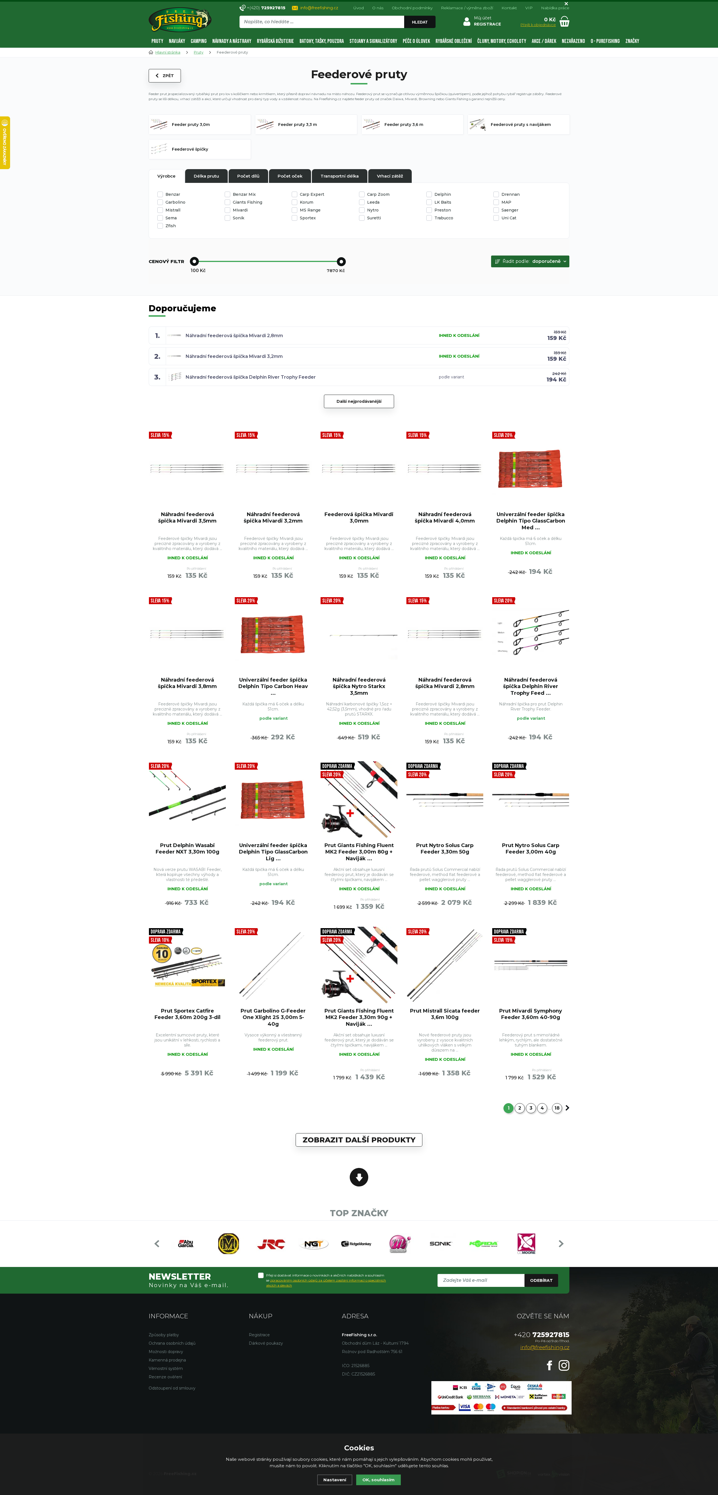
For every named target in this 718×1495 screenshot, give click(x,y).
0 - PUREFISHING (605, 41)
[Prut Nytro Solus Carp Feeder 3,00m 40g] (530, 800)
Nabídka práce (555, 7)
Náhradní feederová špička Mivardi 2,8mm (234, 335)
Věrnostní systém (166, 1368)
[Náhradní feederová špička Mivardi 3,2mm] (273, 469)
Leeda (373, 202)
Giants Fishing (247, 202)
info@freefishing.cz (319, 7)
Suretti (374, 217)
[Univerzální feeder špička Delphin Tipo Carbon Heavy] (273, 634)
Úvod (358, 7)
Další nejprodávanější (359, 401)
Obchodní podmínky (412, 7)
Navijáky (177, 41)
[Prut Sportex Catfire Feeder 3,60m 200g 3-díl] (187, 965)
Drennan (510, 194)
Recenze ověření (165, 1376)
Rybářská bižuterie (275, 41)
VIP (529, 7)
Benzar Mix (244, 194)
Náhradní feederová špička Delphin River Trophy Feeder (251, 377)
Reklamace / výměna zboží (467, 7)
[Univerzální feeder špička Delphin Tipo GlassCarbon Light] (273, 800)
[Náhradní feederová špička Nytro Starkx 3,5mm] (359, 634)
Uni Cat (508, 217)
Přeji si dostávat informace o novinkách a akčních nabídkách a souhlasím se (326, 1280)
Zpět (168, 75)
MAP (506, 202)
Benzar (172, 194)
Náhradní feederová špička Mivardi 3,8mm (187, 683)
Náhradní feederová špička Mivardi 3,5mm (187, 517)
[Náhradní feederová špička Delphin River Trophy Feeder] (530, 634)
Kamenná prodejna (167, 1360)
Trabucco (443, 217)
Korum (306, 202)
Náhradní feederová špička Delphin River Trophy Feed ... (530, 686)
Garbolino (175, 202)
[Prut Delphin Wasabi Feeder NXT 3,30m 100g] (187, 800)
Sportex (308, 217)
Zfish (170, 225)
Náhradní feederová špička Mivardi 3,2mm (234, 356)
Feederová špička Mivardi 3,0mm (359, 517)
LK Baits (442, 202)
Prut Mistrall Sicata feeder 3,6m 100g (445, 1014)
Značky (632, 41)
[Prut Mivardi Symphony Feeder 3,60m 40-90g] (530, 965)
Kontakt (509, 7)
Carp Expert (312, 194)
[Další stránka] (567, 1108)
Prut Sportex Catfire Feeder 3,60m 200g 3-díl (187, 1014)
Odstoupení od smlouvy (172, 1388)
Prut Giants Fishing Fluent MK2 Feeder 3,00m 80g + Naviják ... (359, 852)
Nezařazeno (573, 41)
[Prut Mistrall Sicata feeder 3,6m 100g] (445, 965)
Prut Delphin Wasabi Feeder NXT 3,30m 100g (187, 848)
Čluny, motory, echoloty (501, 41)
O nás (377, 7)
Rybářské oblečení (454, 41)
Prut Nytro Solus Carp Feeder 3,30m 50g (444, 848)
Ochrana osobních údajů (172, 1343)
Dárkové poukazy (266, 1343)
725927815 (541, 1335)
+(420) (266, 7)
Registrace (259, 1334)
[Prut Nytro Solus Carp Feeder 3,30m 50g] (445, 800)
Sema (171, 217)
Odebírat (541, 1280)
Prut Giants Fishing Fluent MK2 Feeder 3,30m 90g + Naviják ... (359, 1017)
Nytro (373, 210)
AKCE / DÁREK (544, 41)
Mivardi (240, 210)
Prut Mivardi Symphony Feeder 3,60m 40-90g (530, 1014)
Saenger (509, 210)
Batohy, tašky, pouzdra (322, 41)
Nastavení (334, 1479)
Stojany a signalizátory (373, 41)
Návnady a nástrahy (231, 41)
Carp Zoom (378, 194)
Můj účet (482, 17)
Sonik (238, 217)
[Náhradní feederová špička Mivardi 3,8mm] (187, 634)
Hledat (420, 22)
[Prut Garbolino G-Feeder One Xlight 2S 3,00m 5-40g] (273, 965)
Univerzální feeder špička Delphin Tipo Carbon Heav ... (273, 686)
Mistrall (172, 210)
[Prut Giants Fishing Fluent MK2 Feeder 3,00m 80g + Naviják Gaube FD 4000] (359, 800)
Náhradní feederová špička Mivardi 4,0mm (445, 517)
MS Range (310, 210)
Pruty (157, 41)
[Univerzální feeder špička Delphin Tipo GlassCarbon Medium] (530, 469)
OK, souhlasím (378, 1479)
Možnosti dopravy (166, 1351)
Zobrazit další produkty (359, 1139)
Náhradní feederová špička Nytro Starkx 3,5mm (359, 686)
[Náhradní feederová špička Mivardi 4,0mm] (445, 469)
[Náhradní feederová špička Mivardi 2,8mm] (445, 634)
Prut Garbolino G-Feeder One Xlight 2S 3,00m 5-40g (273, 1017)
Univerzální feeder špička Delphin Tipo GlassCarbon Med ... (530, 521)
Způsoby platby (164, 1334)
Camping (199, 41)
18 (557, 1108)
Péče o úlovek (416, 41)
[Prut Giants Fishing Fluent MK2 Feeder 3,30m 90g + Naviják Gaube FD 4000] (359, 965)
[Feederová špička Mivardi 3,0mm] (359, 469)
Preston (442, 210)
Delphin (442, 194)
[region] (337, 34)
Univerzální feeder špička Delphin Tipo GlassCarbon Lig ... (273, 852)
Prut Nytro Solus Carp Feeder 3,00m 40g (530, 848)
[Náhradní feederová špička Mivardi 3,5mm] (187, 469)
